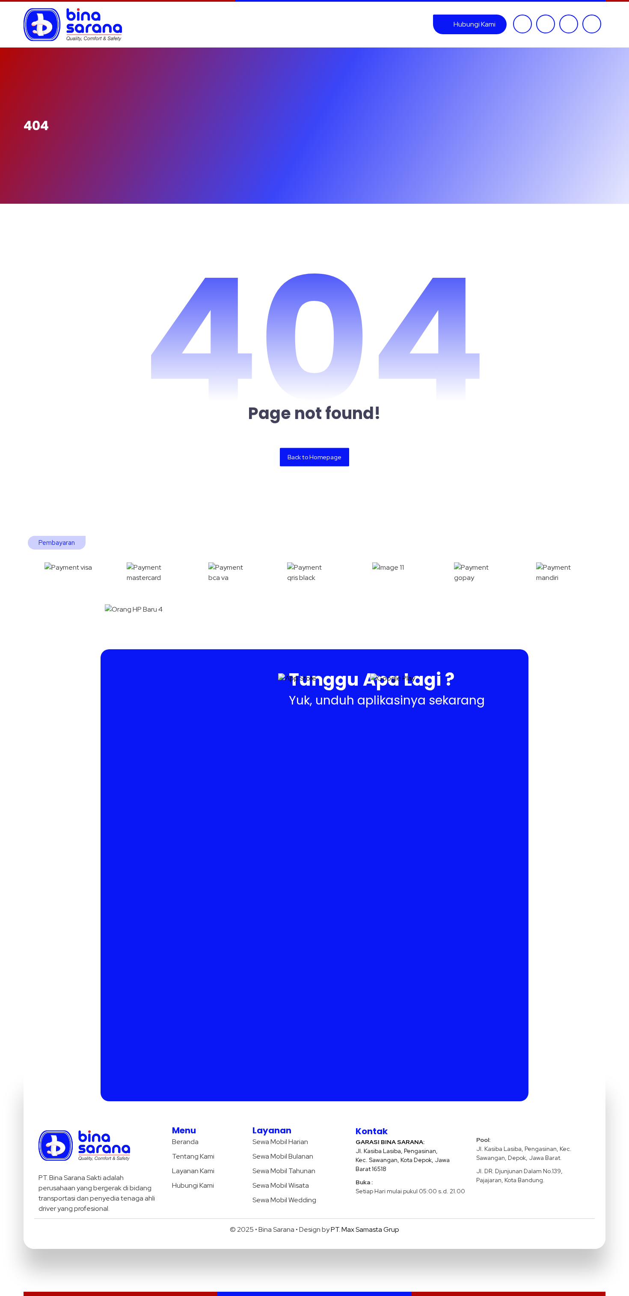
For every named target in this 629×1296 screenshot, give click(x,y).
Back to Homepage (314, 457)
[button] (522, 24)
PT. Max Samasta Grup (365, 1229)
